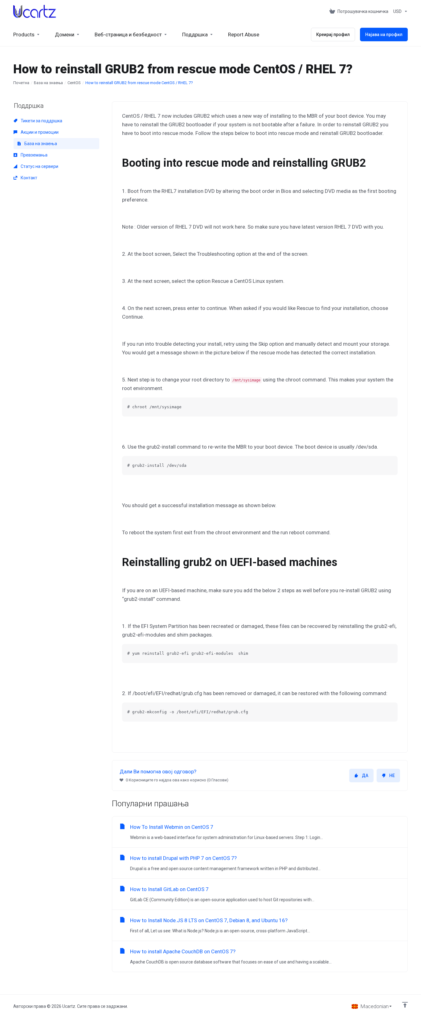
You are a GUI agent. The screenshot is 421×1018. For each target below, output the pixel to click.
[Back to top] (405, 1005)
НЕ (392, 775)
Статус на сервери (39, 166)
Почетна (21, 82)
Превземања (33, 155)
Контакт (28, 177)
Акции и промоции (39, 132)
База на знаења (48, 82)
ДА (365, 775)
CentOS (74, 82)
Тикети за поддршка (41, 120)
